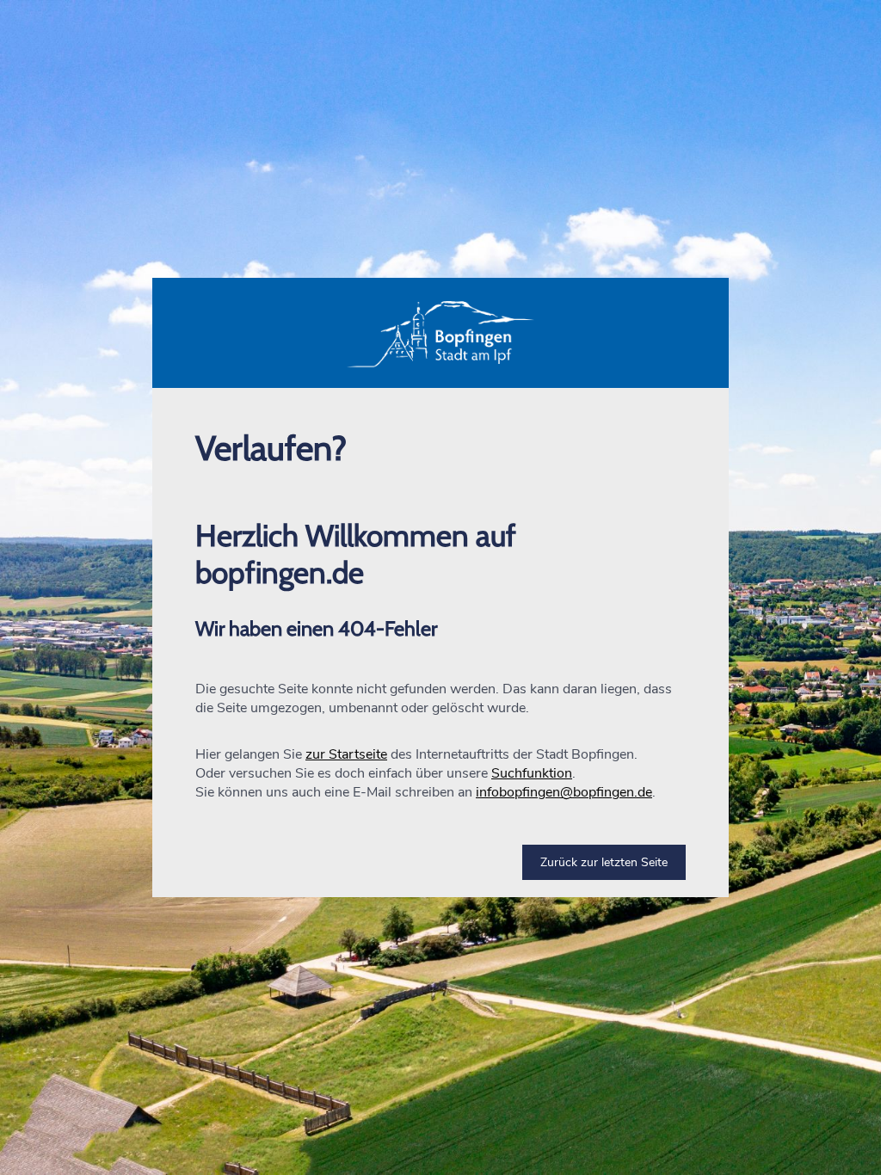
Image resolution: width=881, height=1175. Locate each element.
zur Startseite (346, 754)
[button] (440, 333)
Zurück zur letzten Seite (604, 862)
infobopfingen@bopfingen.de (564, 792)
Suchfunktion (531, 773)
